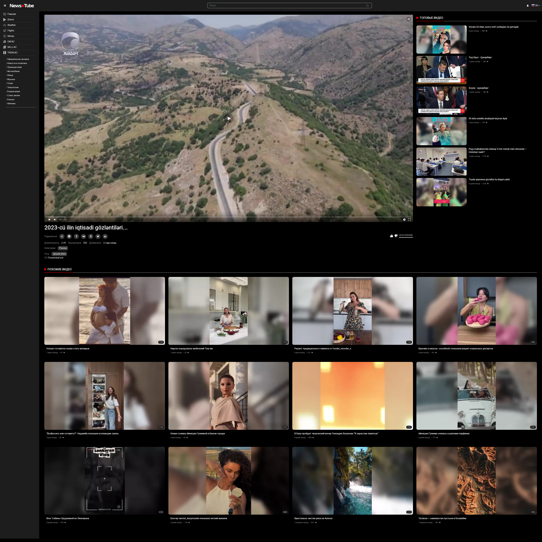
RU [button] (536, 5)
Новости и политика (17, 63)
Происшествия (14, 67)
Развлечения (13, 91)
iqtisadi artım (59, 254)
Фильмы (11, 103)
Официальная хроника (18, 59)
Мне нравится (391, 235)
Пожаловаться (55, 257)
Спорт (10, 83)
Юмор (10, 75)
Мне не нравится (396, 235)
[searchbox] (285, 5)
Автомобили (13, 71)
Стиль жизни (13, 95)
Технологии (12, 87)
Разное (10, 99)
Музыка (11, 79)
